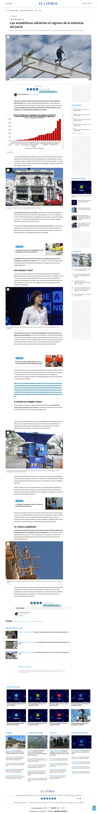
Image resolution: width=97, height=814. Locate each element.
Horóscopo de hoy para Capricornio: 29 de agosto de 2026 (82, 119)
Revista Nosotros (26, 795)
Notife (73, 795)
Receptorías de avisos (34, 802)
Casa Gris (45, 232)
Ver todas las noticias (77, 133)
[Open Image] (8, 37)
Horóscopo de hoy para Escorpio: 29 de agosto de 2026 (82, 129)
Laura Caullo (45, 163)
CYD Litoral (39, 795)
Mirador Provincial (52, 795)
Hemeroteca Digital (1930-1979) (21, 802)
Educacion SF (78, 795)
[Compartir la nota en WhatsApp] (33, 89)
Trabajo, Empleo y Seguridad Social (35, 621)
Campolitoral (18, 795)
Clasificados (33, 795)
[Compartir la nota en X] (30, 89)
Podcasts (45, 795)
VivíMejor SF (60, 795)
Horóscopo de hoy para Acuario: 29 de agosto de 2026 (82, 114)
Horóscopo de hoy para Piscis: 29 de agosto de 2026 (81, 109)
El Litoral (59, 476)
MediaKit (81, 802)
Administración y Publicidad (46, 802)
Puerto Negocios (67, 795)
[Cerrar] (55, 91)
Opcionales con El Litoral (72, 802)
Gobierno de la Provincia (19, 621)
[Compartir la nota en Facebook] (27, 89)
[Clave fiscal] (94, 810)
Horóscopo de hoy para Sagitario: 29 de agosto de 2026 (82, 124)
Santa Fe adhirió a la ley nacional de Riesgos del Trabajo (38, 226)
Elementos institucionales (60, 802)
